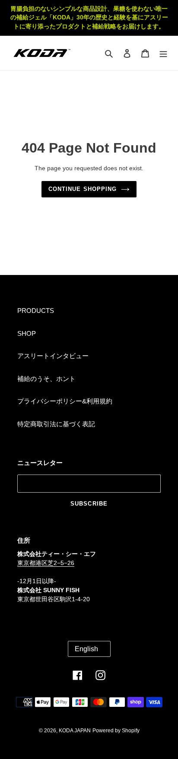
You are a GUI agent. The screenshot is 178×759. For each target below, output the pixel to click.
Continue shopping (82, 189)
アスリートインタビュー (53, 355)
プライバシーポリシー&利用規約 (64, 401)
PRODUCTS (35, 310)
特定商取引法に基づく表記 (56, 424)
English (86, 649)
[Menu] (163, 53)
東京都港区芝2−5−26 (45, 562)
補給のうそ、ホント (46, 378)
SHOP (26, 333)
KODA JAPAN (75, 731)
